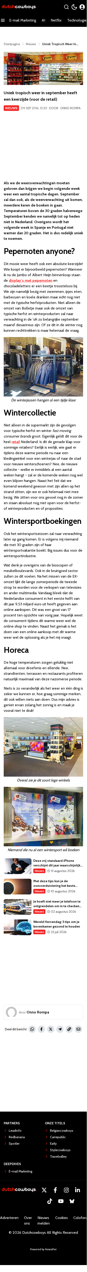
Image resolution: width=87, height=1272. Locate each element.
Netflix (56, 20)
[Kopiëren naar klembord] (69, 1029)
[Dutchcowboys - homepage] (19, 7)
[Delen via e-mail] (78, 1029)
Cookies (61, 1218)
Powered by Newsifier (43, 1249)
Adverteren (9, 1218)
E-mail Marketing (22, 20)
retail (16, 442)
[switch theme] (74, 7)
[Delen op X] (50, 1029)
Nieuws (11, 108)
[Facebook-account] (55, 1190)
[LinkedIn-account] (77, 1190)
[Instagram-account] (66, 1190)
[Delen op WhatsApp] (32, 1029)
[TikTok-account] (50, 1201)
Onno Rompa (70, 108)
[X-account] (44, 1190)
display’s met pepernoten (30, 280)
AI (43, 20)
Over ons (28, 1220)
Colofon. (80, 1218)
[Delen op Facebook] (41, 1029)
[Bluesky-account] (72, 1201)
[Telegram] (60, 1029)
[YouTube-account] (61, 1201)
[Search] (66, 7)
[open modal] (82, 7)
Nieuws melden (43, 1220)
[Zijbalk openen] (3, 20)
